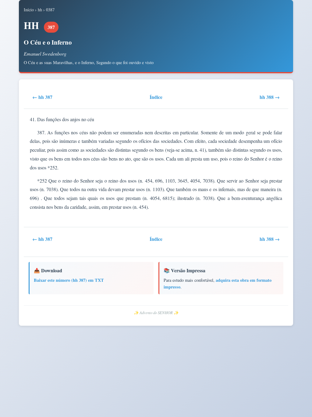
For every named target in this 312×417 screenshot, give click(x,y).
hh (40, 10)
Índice (156, 96)
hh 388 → (270, 96)
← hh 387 (42, 96)
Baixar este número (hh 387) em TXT (69, 280)
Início (29, 10)
